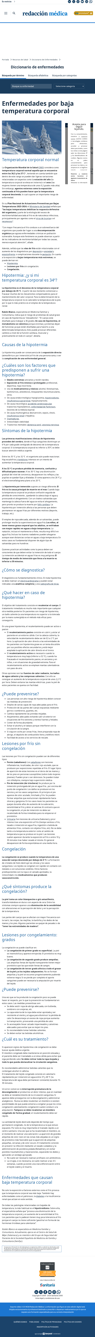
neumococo (7, 221)
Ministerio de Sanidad (40, 206)
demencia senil (34, 424)
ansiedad (48, 251)
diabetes (40, 1196)
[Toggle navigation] (6, 13)
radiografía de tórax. (49, 584)
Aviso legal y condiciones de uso (47, 1298)
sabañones (36, 762)
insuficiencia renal (15, 415)
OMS (41, 167)
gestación (46, 254)
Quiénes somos (20, 1322)
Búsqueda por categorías (64, 75)
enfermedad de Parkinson (43, 406)
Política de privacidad (51, 1322)
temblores (23, 459)
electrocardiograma (29, 581)
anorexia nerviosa (50, 424)
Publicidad (34, 1322)
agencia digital (38, 1334)
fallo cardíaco (43, 504)
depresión (37, 251)
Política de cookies (73, 1322)
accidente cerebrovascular (40, 403)
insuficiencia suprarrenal (18, 400)
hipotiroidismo (52, 397)
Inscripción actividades (47, 1327)
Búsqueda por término (13, 75)
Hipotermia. (12, 263)
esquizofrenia (8, 254)
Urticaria (11, 819)
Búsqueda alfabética (38, 75)
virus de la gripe (43, 218)
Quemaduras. (13, 418)
